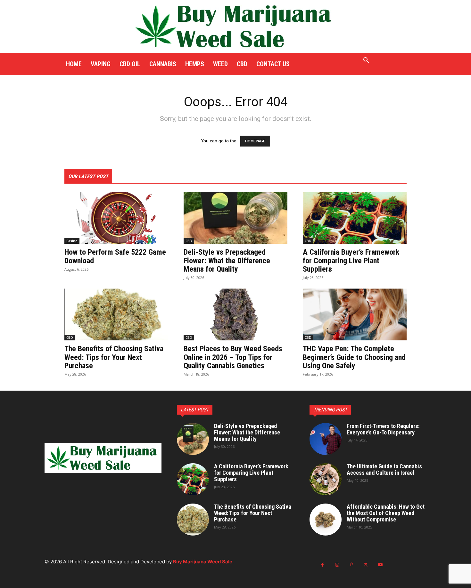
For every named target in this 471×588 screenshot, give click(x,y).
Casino (72, 241)
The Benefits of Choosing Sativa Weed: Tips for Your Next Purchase (113, 357)
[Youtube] (380, 564)
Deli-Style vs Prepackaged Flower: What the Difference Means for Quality (227, 261)
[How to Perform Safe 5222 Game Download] (116, 218)
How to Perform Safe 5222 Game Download (115, 256)
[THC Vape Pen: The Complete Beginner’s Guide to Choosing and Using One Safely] (355, 314)
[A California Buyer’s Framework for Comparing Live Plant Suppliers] (355, 218)
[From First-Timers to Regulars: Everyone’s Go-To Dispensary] (326, 439)
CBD (189, 241)
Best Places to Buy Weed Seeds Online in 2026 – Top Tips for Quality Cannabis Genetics (233, 357)
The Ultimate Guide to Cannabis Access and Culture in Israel (384, 469)
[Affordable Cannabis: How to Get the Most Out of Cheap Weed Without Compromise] (326, 520)
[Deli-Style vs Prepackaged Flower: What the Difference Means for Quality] (235, 218)
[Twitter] (365, 564)
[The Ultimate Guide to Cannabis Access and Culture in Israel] (326, 479)
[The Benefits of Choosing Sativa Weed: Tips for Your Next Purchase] (116, 314)
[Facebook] (322, 564)
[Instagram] (337, 564)
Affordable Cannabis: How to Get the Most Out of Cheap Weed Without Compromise (386, 513)
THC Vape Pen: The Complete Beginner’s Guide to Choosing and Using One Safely (354, 357)
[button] (366, 60)
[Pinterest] (351, 564)
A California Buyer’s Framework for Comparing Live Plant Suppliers (351, 261)
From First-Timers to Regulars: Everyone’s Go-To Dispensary (383, 429)
